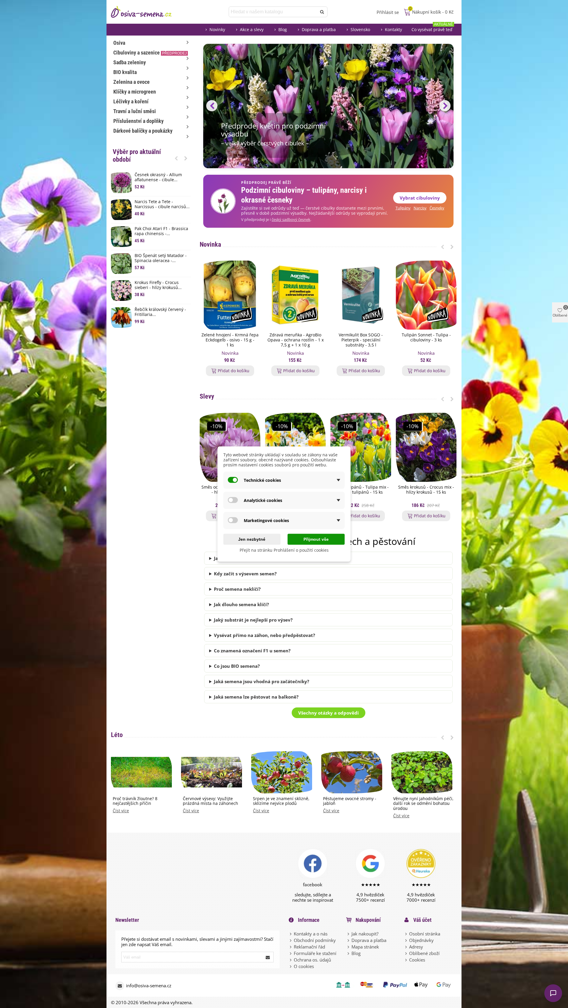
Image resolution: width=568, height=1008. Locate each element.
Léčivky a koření (131, 101)
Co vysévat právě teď (432, 28)
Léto (117, 735)
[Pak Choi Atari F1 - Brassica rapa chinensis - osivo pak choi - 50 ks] (121, 236)
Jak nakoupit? (364, 934)
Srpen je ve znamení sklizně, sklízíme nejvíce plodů (281, 801)
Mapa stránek (365, 947)
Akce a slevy (252, 29)
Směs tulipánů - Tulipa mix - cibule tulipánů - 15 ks (361, 490)
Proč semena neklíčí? (237, 589)
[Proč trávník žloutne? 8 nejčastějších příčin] (141, 772)
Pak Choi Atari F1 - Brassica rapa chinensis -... (161, 231)
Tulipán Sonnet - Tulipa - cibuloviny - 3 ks (426, 338)
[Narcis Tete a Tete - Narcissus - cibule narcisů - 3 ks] (121, 209)
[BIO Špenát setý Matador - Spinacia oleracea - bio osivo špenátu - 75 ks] (121, 263)
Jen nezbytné (251, 539)
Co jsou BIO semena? (237, 666)
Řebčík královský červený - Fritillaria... (160, 312)
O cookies (304, 966)
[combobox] (273, 12)
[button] (176, 158)
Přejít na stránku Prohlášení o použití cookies (284, 550)
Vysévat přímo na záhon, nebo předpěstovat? (264, 635)
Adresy (416, 947)
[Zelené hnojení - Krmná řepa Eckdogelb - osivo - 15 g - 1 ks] (230, 295)
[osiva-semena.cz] (146, 12)
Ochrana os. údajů (312, 960)
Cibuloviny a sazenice (150, 52)
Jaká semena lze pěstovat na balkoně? (256, 697)
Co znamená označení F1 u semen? (252, 651)
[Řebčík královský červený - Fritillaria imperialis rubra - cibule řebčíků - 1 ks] (121, 317)
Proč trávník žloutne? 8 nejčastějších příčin (135, 801)
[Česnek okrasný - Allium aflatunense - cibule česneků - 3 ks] (121, 182)
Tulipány (403, 208)
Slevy (207, 396)
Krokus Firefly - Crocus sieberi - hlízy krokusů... (158, 285)
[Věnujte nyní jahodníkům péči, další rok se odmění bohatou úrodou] (421, 772)
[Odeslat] (322, 12)
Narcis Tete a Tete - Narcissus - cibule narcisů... (162, 204)
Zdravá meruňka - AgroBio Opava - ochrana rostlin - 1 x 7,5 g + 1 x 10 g (295, 340)
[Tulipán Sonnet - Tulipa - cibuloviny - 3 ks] (426, 295)
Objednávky (421, 940)
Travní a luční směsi (134, 111)
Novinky (217, 29)
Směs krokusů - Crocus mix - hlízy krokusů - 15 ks (426, 490)
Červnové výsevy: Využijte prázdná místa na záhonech (210, 801)
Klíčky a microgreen (134, 92)
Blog (282, 29)
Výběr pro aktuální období (137, 155)
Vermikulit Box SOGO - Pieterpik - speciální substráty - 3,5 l (361, 340)
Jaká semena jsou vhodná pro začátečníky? (261, 681)
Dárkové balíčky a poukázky (142, 131)
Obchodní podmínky (315, 940)
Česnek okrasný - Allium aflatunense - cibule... (158, 177)
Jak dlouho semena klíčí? (241, 604)
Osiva (119, 43)
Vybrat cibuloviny (420, 198)
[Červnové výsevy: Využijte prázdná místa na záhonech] (211, 772)
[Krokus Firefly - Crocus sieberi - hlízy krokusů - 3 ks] (121, 290)
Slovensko (360, 29)
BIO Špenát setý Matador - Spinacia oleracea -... (161, 258)
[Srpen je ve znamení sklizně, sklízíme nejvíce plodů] (281, 772)
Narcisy (420, 208)
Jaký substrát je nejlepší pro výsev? (253, 620)
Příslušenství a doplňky (138, 121)
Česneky (437, 208)
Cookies (417, 960)
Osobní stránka (424, 934)
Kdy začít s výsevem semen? (245, 574)
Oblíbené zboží (424, 953)
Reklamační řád (309, 947)
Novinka (210, 244)
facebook (312, 884)
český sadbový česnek (291, 219)
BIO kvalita (125, 72)
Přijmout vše (316, 539)
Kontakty (393, 29)
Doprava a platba (319, 29)
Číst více (121, 810)
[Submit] (268, 957)
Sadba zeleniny (129, 62)
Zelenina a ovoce (131, 82)
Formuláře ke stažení (315, 953)
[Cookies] (406, 959)
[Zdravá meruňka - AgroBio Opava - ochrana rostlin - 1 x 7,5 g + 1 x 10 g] (295, 295)
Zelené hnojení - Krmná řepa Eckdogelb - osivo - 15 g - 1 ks (230, 340)
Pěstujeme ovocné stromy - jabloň (349, 801)
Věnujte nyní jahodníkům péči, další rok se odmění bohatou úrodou (423, 803)
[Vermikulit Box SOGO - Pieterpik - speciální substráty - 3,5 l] (360, 295)
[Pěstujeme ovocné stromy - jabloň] (351, 772)
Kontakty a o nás (310, 934)
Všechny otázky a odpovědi (328, 713)
